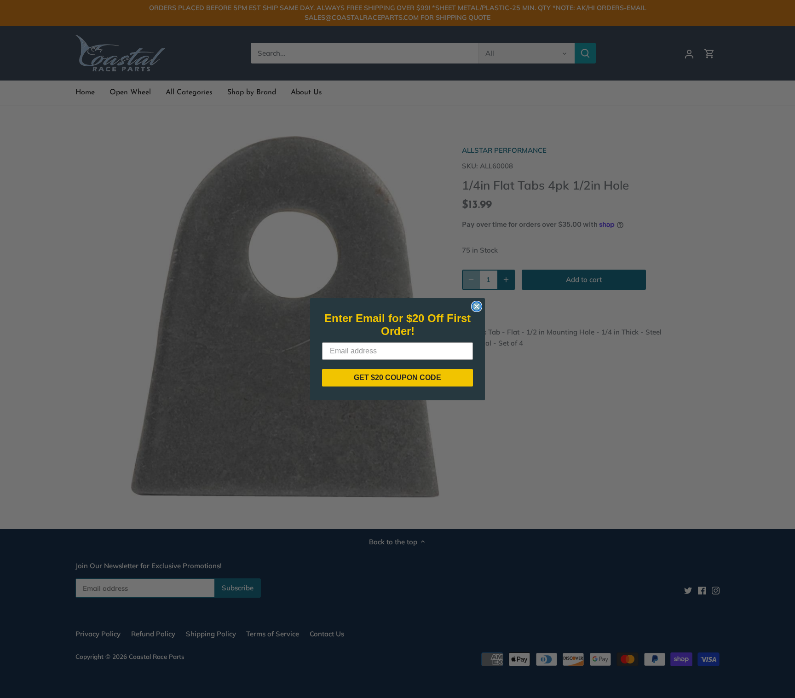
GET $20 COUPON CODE (397, 377)
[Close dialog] (476, 306)
